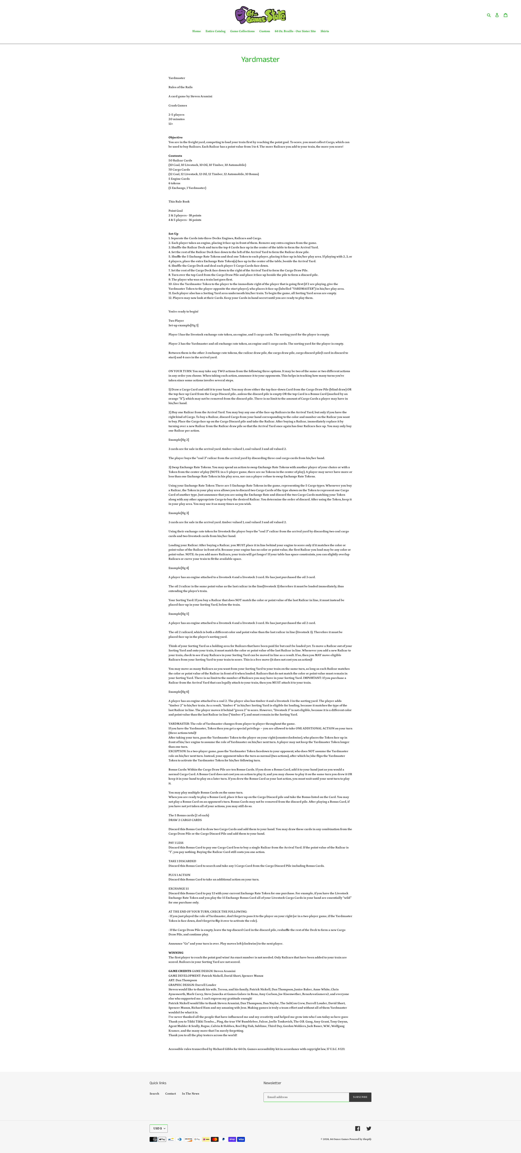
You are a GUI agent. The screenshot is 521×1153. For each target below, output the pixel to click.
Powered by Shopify (360, 1139)
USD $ (157, 1128)
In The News (190, 1093)
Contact (170, 1093)
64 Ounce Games (339, 1139)
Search (154, 1093)
